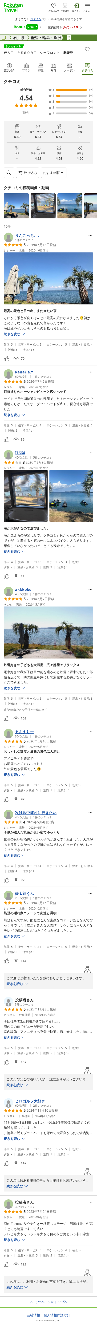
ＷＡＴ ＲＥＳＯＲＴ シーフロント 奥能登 (38, 52)
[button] (16, 205)
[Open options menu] (90, 235)
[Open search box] (9, 173)
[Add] (87, 49)
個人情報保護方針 (57, 1315)
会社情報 (33, 1315)
